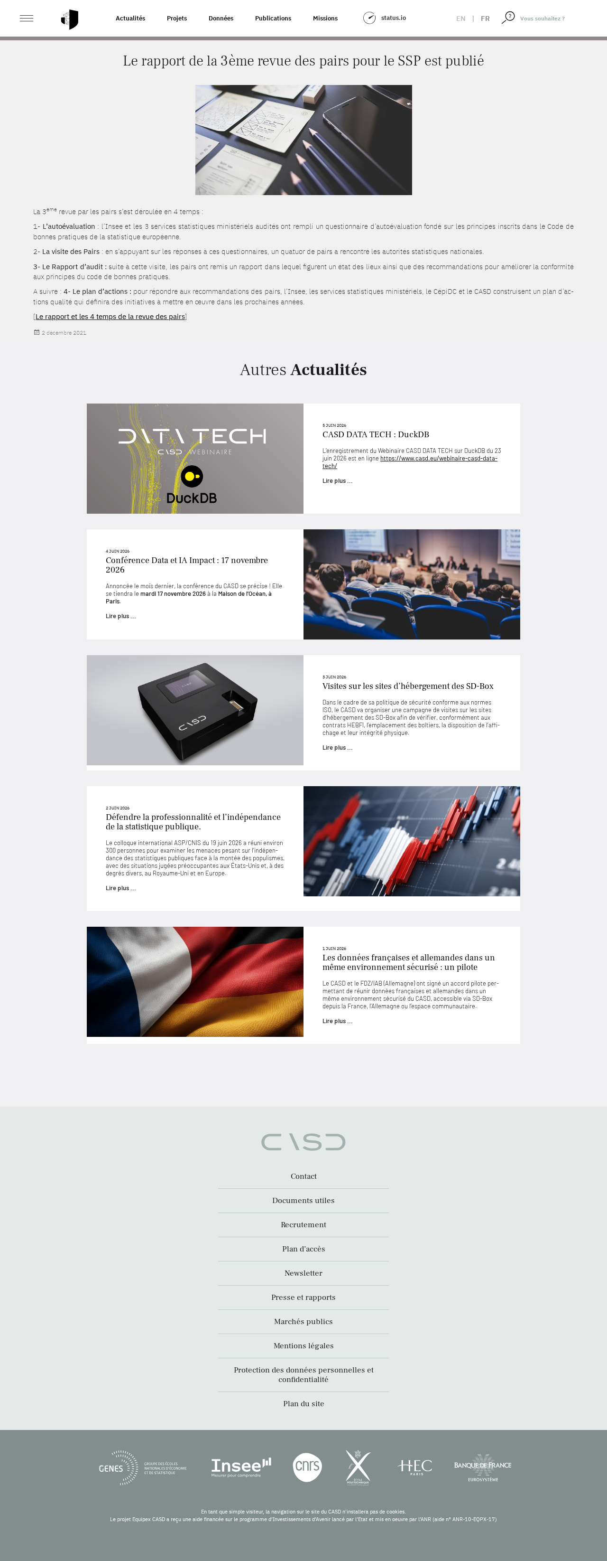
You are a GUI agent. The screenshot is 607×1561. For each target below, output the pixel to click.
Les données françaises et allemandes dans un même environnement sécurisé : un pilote (408, 962)
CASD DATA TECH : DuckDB (375, 434)
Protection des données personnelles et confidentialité (304, 1375)
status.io (393, 18)
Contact (304, 1176)
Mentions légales (304, 1346)
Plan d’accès (303, 1249)
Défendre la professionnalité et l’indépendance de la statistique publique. (193, 822)
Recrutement (303, 1225)
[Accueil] (69, 20)
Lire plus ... (337, 480)
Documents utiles (303, 1200)
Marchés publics (303, 1322)
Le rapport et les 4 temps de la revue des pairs (110, 316)
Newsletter (303, 1273)
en (461, 18)
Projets (177, 18)
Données (221, 18)
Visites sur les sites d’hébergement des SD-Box (408, 686)
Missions (325, 18)
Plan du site (303, 1404)
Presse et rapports (303, 1297)
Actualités (130, 18)
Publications (273, 18)
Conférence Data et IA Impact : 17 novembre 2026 (187, 565)
